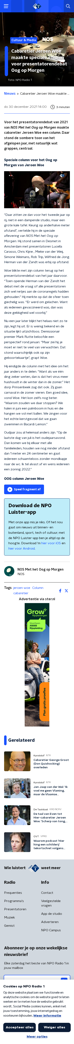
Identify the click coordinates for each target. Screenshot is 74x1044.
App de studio (51, 913)
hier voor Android (21, 548)
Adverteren (50, 922)
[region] (37, 189)
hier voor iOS (51, 543)
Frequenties (13, 892)
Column (37, 587)
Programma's (14, 901)
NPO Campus (51, 930)
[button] (6, 6)
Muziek (9, 917)
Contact (47, 892)
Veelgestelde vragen (51, 903)
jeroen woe (21, 587)
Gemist (9, 925)
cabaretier (20, 593)
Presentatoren (15, 909)
